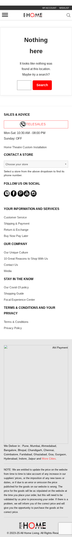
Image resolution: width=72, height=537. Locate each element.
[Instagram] (33, 193)
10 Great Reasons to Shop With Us (26, 258)
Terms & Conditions (16, 321)
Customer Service (15, 217)
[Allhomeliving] (32, 16)
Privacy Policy (13, 328)
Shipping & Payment (16, 223)
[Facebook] (14, 193)
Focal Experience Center (19, 299)
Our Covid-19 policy (16, 287)
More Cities (49, 458)
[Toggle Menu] (5, 15)
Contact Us (11, 264)
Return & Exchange (16, 229)
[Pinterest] (20, 193)
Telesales (36, 124)
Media (8, 271)
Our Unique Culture (16, 252)
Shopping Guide (14, 293)
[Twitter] (7, 193)
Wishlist (64, 8)
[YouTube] (27, 193)
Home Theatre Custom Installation (25, 147)
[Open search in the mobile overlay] (68, 16)
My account (49, 8)
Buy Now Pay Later (16, 235)
